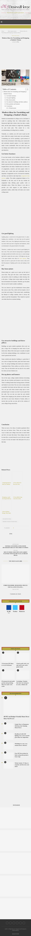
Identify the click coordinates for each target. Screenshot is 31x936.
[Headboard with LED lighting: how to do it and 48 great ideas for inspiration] (8, 736)
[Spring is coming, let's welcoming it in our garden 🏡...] (15, 853)
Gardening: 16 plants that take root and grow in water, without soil (22, 683)
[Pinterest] (16, 15)
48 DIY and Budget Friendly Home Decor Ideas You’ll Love (16, 717)
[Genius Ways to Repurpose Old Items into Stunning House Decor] (8, 726)
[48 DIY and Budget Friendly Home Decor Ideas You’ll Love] (16, 706)
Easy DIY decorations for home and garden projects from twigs (21, 755)
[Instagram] (14, 15)
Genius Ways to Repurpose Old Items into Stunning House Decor (22, 726)
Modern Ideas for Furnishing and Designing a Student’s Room (15, 92)
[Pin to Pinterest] (19, 528)
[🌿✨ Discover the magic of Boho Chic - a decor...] (15, 808)
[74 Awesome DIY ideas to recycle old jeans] (8, 657)
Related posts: (12, 108)
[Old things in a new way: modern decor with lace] (8, 746)
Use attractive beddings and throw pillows (17, 102)
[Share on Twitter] (17, 528)
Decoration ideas (7, 518)
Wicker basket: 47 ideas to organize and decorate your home (22, 764)
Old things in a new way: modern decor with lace (21, 744)
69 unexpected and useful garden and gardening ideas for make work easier (8, 684)
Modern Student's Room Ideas (10, 521)
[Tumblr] (18, 15)
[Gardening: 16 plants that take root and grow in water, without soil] (22, 674)
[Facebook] (7, 923)
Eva (18, 42)
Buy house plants (11, 100)
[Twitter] (12, 15)
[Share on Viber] (25, 528)
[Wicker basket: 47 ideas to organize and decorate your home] (8, 765)
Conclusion (9, 106)
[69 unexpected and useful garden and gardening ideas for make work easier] (8, 674)
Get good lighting (11, 97)
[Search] (29, 22)
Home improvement (12, 31)
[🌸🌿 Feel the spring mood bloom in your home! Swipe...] (15, 831)
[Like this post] (14, 528)
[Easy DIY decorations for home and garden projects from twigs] (8, 756)
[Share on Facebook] (16, 528)
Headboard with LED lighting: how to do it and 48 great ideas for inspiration (22, 735)
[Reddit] (21, 15)
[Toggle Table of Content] (26, 89)
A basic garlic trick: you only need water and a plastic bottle (22, 665)
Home (3, 31)
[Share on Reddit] (22, 528)
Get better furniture (11, 95)
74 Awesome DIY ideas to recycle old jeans (7, 664)
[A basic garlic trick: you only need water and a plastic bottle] (22, 657)
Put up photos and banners (13, 104)
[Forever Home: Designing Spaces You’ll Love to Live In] (15, 573)
